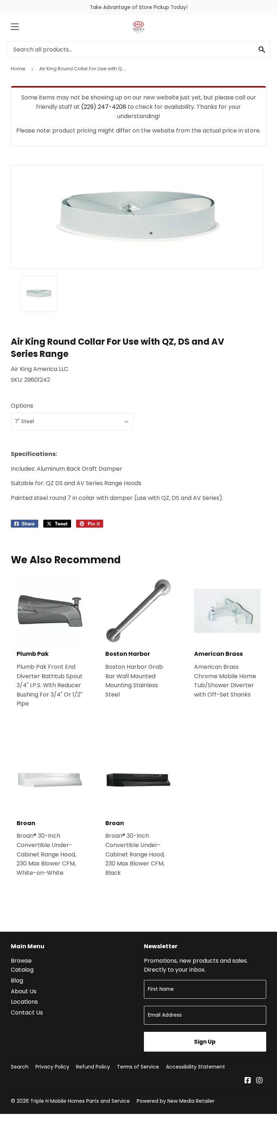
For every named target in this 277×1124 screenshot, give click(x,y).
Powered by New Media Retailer (176, 1101)
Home (18, 68)
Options (22, 406)
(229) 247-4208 (103, 107)
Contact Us (27, 1012)
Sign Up (205, 1041)
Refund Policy (93, 1066)
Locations (24, 1002)
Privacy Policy (52, 1066)
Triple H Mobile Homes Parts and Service (80, 1101)
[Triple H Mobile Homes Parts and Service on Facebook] (248, 1081)
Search (19, 1066)
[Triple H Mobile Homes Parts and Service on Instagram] (259, 1081)
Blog (17, 980)
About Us (23, 991)
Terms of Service (138, 1066)
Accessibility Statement (195, 1066)
